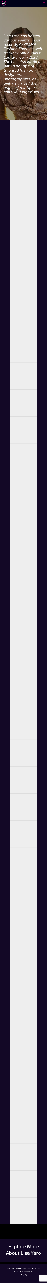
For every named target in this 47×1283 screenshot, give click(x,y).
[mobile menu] (44, 3)
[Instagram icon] (26, 1275)
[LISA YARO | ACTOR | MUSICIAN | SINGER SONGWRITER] (4, 3)
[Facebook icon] (21, 1275)
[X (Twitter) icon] (23, 1275)
